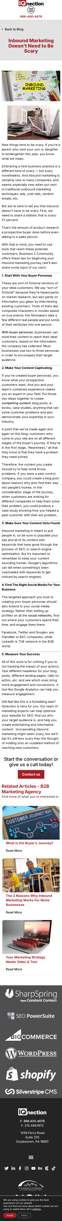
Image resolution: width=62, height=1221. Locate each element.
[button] (31, 1157)
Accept (10, 1215)
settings (36, 1209)
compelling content (16, 403)
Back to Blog (14, 29)
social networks (40, 615)
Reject (24, 1215)
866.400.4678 (34, 1121)
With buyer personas (17, 332)
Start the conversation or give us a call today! (31, 761)
